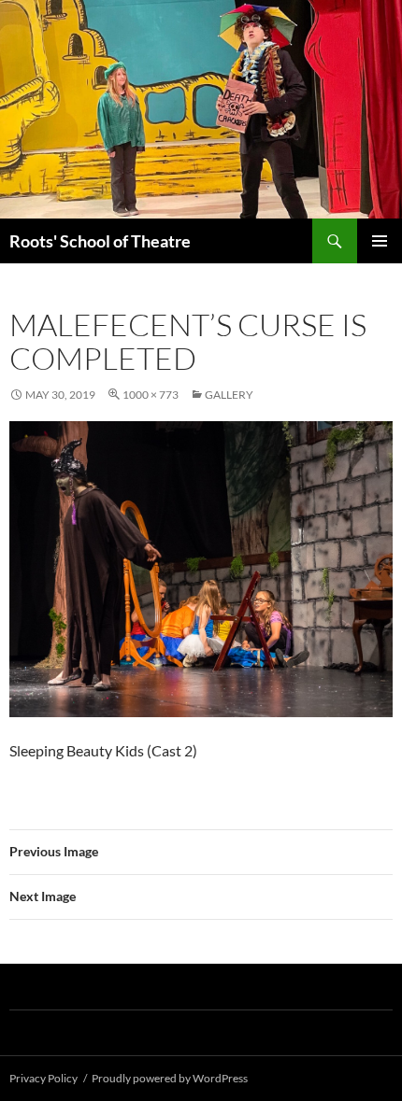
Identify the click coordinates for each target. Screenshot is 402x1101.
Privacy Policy (43, 1078)
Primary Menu (379, 241)
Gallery (229, 395)
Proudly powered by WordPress (170, 1078)
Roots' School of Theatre (100, 241)
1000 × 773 (150, 395)
